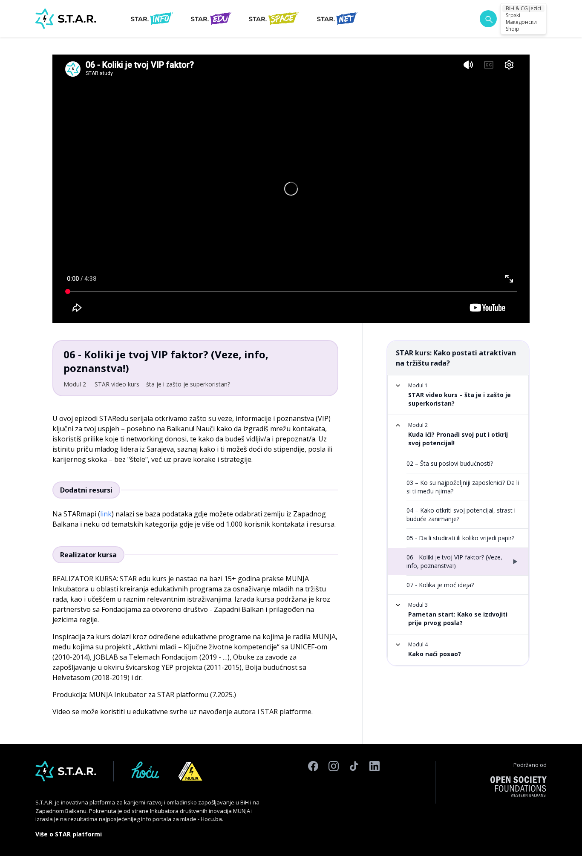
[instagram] (333, 800)
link (106, 514)
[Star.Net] (337, 19)
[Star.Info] (151, 19)
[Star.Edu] (210, 19)
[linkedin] (374, 800)
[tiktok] (354, 800)
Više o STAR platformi (68, 834)
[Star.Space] (274, 19)
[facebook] (313, 800)
